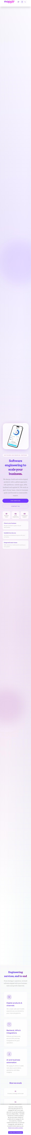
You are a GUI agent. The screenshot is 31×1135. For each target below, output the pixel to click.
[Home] (9, 1)
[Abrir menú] (18, 2)
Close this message (15, 1132)
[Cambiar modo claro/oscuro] (23, 2)
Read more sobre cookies (15, 1128)
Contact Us (15, 506)
